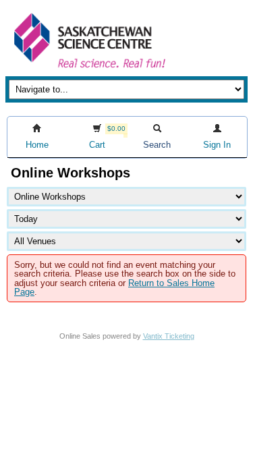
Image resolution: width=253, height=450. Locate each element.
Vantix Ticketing (168, 336)
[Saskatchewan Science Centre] (88, 69)
